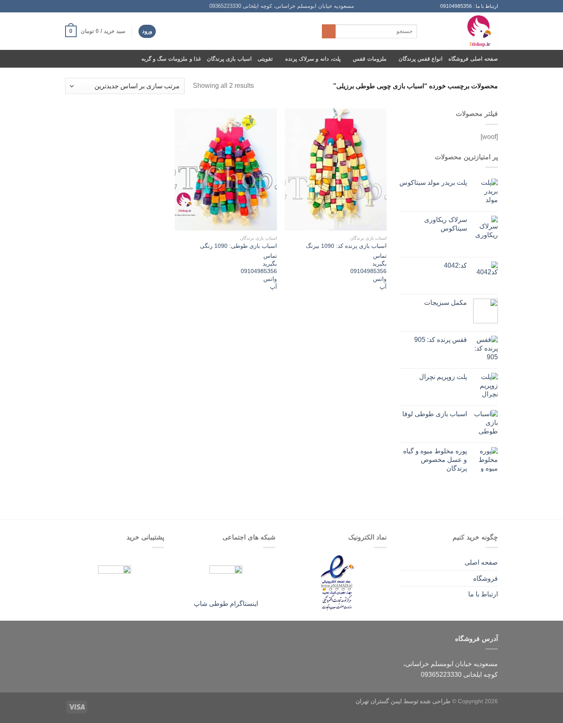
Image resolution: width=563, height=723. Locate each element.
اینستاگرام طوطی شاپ (226, 603)
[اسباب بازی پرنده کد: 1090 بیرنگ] (336, 169)
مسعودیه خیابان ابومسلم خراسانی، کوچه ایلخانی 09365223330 (281, 6)
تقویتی (265, 59)
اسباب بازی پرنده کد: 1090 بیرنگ (346, 246)
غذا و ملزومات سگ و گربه (171, 59)
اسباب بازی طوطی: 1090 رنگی (238, 246)
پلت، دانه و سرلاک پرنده (312, 59)
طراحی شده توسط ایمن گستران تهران (403, 701)
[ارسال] (328, 31)
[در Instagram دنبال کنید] (92, 6)
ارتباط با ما (483, 594)
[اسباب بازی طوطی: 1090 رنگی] (226, 169)
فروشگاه (485, 578)
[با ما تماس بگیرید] (77, 6)
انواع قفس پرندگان (421, 59)
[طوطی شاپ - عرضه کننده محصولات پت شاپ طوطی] (463, 31)
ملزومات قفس (369, 59)
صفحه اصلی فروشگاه (473, 59)
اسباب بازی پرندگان (229, 59)
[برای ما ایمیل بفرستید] (84, 6)
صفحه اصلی (481, 562)
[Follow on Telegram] (69, 6)
